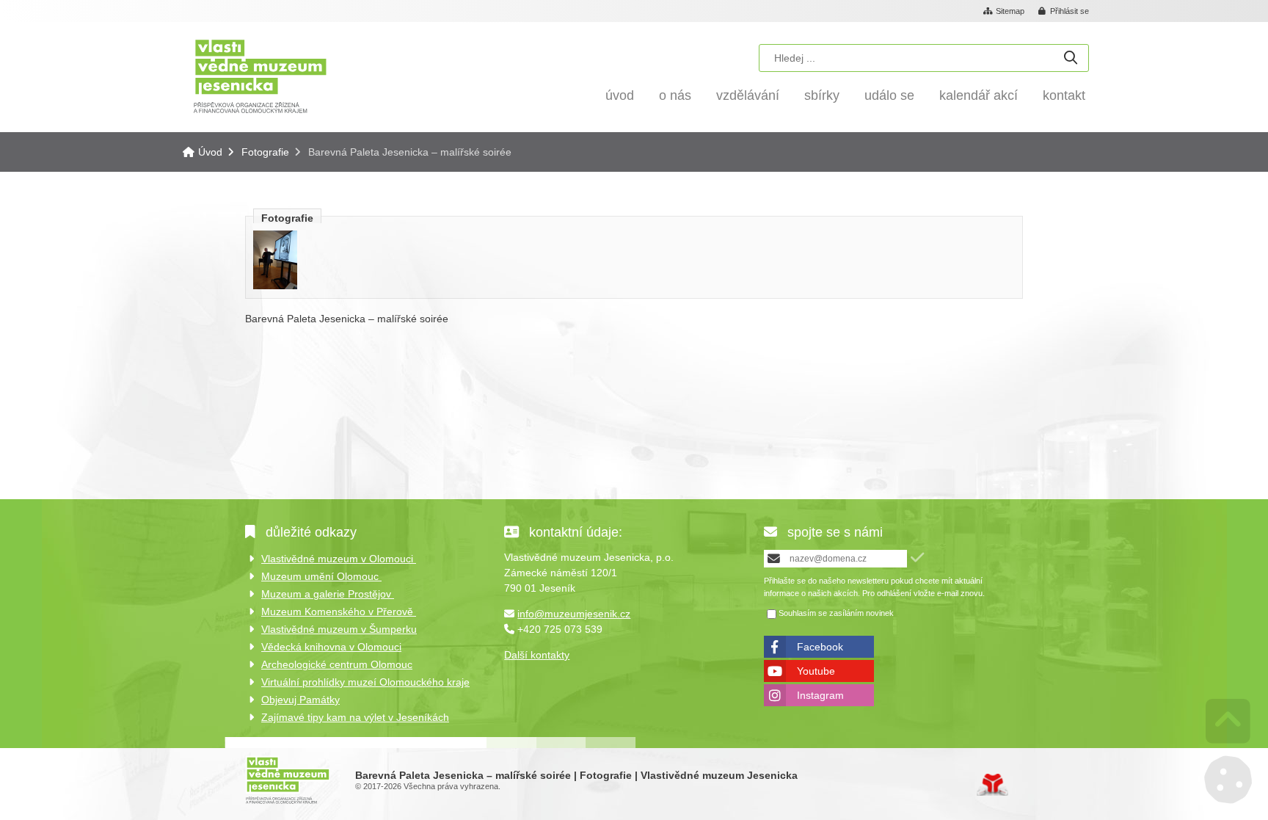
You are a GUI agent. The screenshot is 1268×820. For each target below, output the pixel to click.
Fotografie (265, 152)
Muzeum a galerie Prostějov (327, 594)
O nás (675, 95)
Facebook (820, 647)
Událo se (889, 95)
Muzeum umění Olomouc (321, 576)
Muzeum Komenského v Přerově (338, 611)
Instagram (820, 695)
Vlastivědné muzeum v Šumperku (339, 629)
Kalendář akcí (978, 95)
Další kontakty (536, 655)
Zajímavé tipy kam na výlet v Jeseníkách (355, 717)
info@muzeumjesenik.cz (573, 614)
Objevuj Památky (300, 699)
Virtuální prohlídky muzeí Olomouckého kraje (365, 682)
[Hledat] (1071, 58)
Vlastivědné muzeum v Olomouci (338, 559)
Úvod (260, 75)
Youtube (816, 671)
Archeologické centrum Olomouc (336, 664)
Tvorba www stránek (992, 785)
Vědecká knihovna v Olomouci (331, 647)
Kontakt (1064, 95)
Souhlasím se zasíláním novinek (836, 613)
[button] (1064, 11)
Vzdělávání (747, 95)
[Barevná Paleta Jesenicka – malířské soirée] (275, 285)
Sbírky (821, 95)
